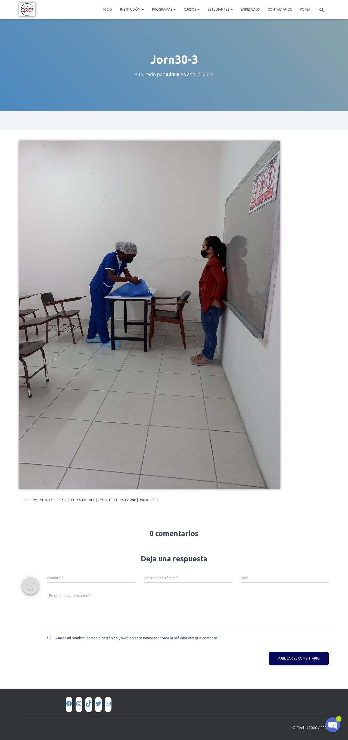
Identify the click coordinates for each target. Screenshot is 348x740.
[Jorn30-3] (149, 314)
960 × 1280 (148, 500)
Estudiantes (219, 9)
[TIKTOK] (88, 703)
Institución (130, 9)
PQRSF (305, 9)
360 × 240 (127, 500)
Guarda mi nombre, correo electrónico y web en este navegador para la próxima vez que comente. (136, 638)
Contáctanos (280, 9)
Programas (162, 9)
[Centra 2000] (27, 9)
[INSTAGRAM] (79, 703)
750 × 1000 (85, 500)
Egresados (250, 9)
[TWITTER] (98, 703)
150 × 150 (46, 500)
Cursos (190, 9)
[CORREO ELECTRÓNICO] (108, 703)
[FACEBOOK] (69, 703)
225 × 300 (65, 500)
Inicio (107, 9)
